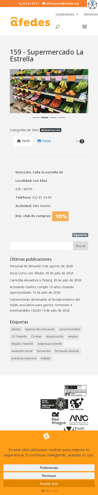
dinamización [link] (54, 336)
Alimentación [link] (50, 130)
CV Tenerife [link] (19, 336)
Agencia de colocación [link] (40, 329)
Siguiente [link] (80, 235)
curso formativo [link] (69, 329)
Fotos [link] (46, 141)
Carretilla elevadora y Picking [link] (31, 280)
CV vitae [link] (36, 336)
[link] (92, 5)
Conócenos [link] (65, 14)
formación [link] (43, 351)
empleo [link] (73, 336)
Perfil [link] (26, 141)
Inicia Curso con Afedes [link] (27, 273)
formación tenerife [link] (67, 351)
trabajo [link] (45, 358)
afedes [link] (16, 329)
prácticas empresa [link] (24, 358)
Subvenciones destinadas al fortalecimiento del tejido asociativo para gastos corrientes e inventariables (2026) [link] (45, 304)
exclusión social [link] (22, 351)
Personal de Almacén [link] (25, 266)
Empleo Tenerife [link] (22, 344)
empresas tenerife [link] (50, 344)
